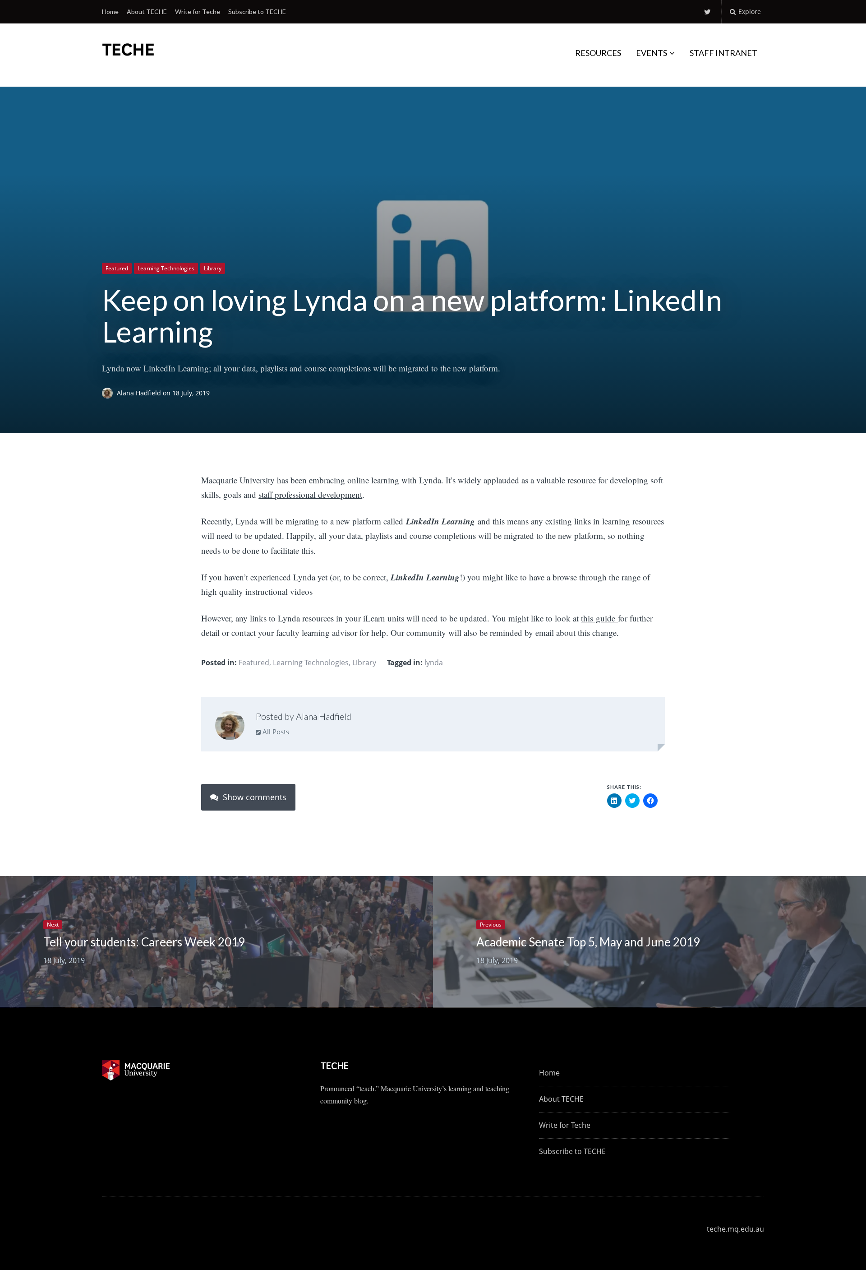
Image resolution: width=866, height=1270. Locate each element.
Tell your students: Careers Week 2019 (144, 942)
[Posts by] (109, 393)
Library (212, 268)
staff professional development (310, 494)
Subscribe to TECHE (257, 11)
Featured (117, 268)
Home (110, 11)
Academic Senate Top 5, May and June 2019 (588, 942)
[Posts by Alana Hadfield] (229, 727)
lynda (433, 662)
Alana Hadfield (140, 393)
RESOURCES (598, 53)
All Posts (275, 731)
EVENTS (651, 53)
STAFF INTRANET (723, 53)
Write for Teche (197, 11)
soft (656, 480)
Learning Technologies (166, 268)
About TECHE (147, 11)
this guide (599, 618)
